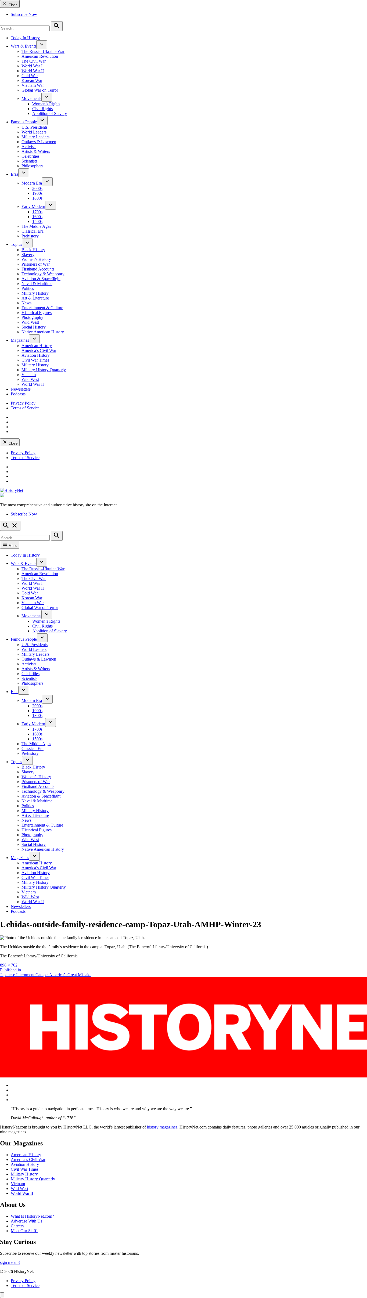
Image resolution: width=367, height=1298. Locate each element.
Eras (14, 174)
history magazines (162, 1127)
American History (36, 345)
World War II (32, 70)
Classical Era (32, 231)
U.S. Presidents (34, 127)
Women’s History (36, 259)
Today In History (25, 37)
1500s (37, 221)
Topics (16, 244)
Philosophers (32, 166)
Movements (31, 98)
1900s (37, 193)
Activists (28, 146)
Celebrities (30, 156)
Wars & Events (23, 46)
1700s (37, 212)
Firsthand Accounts (37, 269)
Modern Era (31, 183)
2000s (37, 188)
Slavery (27, 254)
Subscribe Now (24, 14)
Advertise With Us (26, 1221)
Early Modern (33, 206)
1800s (37, 198)
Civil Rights (42, 108)
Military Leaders (35, 137)
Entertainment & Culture (42, 307)
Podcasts (18, 394)
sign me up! (10, 1262)
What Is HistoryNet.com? (32, 1216)
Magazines (20, 340)
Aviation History (35, 355)
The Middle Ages (36, 226)
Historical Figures (36, 312)
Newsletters (21, 389)
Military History (35, 293)
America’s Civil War (38, 350)
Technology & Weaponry (42, 274)
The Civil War (33, 61)
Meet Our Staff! (24, 1230)
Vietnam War (32, 85)
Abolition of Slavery (49, 113)
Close (12, 5)
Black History (33, 249)
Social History (33, 327)
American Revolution (39, 56)
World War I (31, 66)
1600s (37, 216)
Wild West (30, 322)
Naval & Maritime (36, 283)
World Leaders (33, 132)
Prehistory (30, 236)
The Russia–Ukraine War (42, 51)
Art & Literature (35, 298)
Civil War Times (35, 360)
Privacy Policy (23, 403)
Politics (27, 288)
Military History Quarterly (43, 369)
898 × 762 (8, 965)
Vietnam (28, 374)
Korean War (31, 80)
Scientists (29, 161)
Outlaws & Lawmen (38, 141)
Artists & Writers (35, 151)
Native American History (42, 332)
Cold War (29, 75)
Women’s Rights (46, 104)
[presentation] (41, 44)
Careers (17, 1226)
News (26, 303)
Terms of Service (25, 408)
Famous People (24, 122)
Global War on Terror (39, 90)
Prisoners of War (35, 264)
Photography (32, 317)
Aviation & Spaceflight (40, 278)
